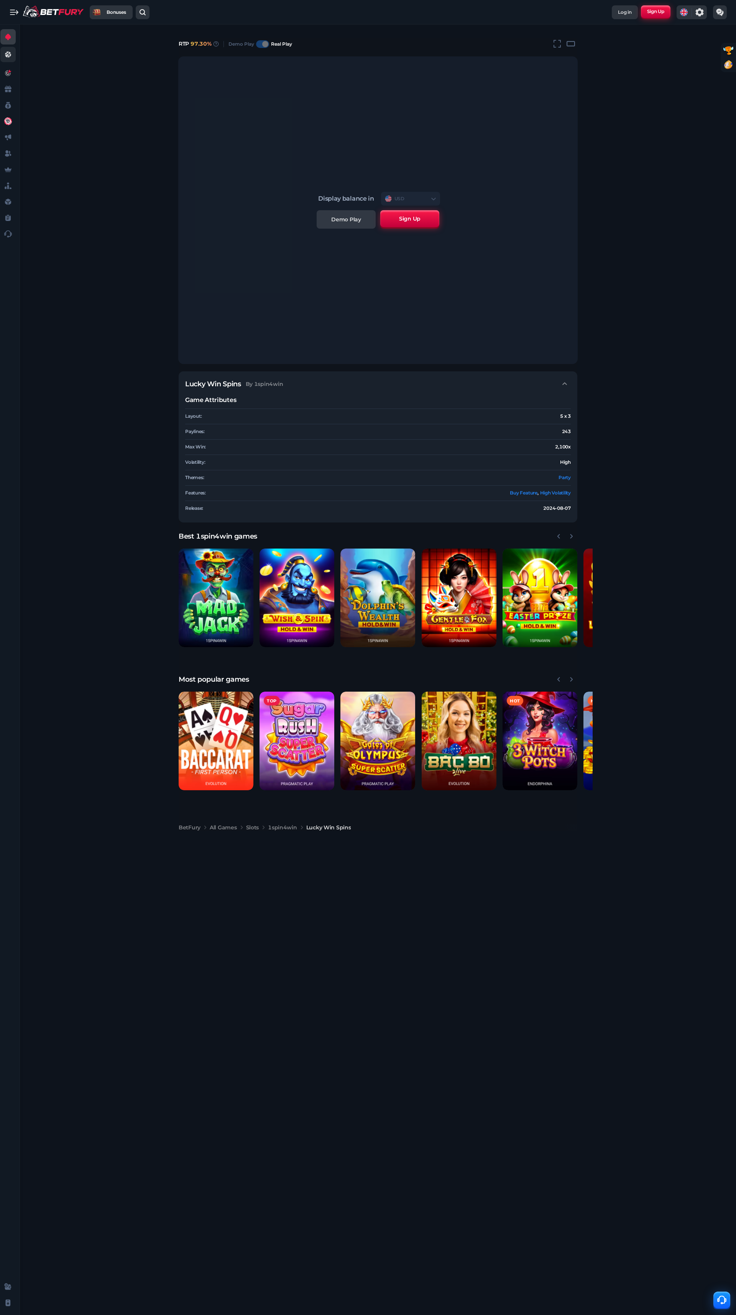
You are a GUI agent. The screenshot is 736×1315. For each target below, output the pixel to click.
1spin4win (282, 827)
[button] (216, 598)
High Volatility (555, 493)
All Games (223, 827)
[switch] (262, 44)
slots (252, 827)
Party (565, 477)
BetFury (189, 827)
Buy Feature (523, 493)
